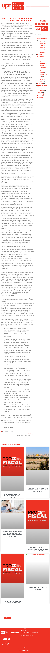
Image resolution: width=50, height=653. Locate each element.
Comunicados (40, 60)
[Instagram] (4, 639)
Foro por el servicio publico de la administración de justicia (18, 20)
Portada (42, 49)
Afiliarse (7, 618)
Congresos (40, 83)
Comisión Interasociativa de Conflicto (42, 56)
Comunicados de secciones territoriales (43, 67)
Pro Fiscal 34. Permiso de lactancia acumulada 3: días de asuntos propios (38, 549)
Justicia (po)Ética (42, 94)
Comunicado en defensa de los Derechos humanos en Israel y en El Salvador (37, 490)
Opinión (42, 90)
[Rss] (9, 639)
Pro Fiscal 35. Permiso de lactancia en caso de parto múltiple (12, 495)
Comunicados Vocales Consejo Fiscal (44, 79)
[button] (38, 10)
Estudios (42, 88)
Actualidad (40, 41)
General (39, 92)
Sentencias (40, 97)
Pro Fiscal (40, 95)
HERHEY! (27, 650)
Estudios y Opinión (42, 85)
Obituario (42, 47)
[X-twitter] (6, 639)
